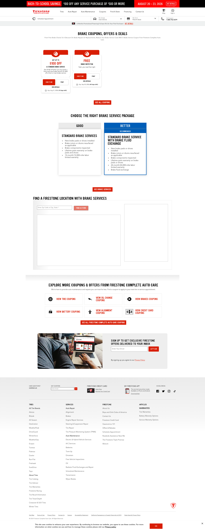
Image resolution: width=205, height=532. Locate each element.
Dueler (31, 455)
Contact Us (106, 416)
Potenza (32, 452)
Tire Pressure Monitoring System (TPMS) (81, 432)
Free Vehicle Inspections (75, 459)
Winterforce (33, 436)
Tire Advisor (33, 483)
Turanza (32, 448)
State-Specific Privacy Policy (132, 515)
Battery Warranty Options (148, 416)
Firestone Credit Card (110, 420)
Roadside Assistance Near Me (113, 436)
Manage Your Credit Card (102, 391)
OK (156, 526)
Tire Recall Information (37, 495)
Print (62, 82)
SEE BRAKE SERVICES (102, 189)
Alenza (31, 412)
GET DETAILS (129, 23)
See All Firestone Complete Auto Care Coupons (103, 322)
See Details (55, 87)
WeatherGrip (34, 440)
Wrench (105, 444)
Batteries (69, 447)
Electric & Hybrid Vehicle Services (78, 440)
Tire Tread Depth (35, 499)
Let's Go (153, 349)
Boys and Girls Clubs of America (114, 412)
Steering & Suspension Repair (77, 424)
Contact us (33, 388)
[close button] (202, 523)
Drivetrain (69, 455)
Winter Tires (33, 507)
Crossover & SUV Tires (37, 503)
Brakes (68, 416)
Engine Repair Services (74, 420)
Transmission (70, 475)
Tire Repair (70, 428)
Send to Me (49, 82)
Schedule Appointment (111, 432)
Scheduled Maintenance (75, 471)
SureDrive (33, 467)
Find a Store (81, 208)
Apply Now (98, 389)
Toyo (31, 471)
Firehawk (32, 463)
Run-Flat (32, 459)
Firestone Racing (35, 491)
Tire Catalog (33, 479)
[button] (62, 12)
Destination (33, 424)
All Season (33, 420)
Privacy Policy (140, 360)
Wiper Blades (71, 479)
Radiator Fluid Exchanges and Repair (79, 467)
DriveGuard (33, 432)
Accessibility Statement (81, 515)
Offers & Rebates (108, 428)
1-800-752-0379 (171, 20)
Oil (67, 463)
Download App (135, 393)
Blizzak (31, 416)
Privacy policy (110, 527)
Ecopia (31, 444)
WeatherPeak (34, 428)
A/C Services (70, 444)
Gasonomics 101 (108, 424)
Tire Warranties (34, 487)
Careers (69, 515)
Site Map (31, 515)
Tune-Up (69, 451)
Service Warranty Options (148, 420)
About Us (106, 408)
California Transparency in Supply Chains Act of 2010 (106, 515)
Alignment (70, 412)
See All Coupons (102, 102)
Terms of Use (41, 515)
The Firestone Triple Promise (113, 440)
